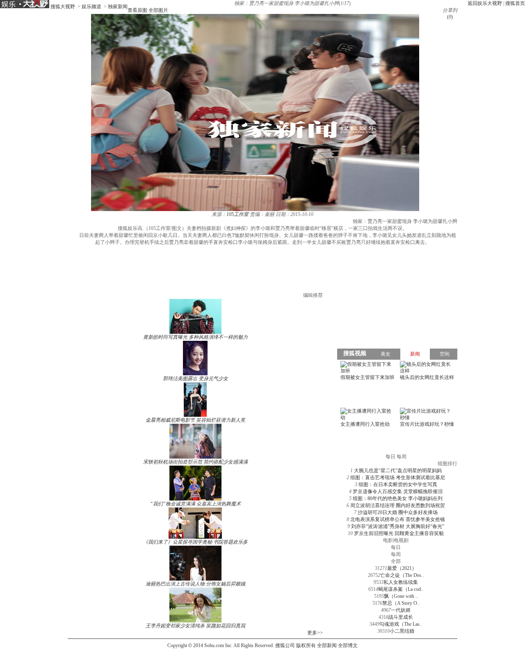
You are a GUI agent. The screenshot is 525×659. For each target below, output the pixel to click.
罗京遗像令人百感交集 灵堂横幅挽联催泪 (398, 491)
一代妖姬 (401, 610)
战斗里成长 (400, 617)
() (450, 17)
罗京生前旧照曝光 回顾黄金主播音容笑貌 (399, 533)
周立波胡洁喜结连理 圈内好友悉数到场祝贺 (397, 505)
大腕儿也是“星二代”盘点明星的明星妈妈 (398, 470)
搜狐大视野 (62, 6)
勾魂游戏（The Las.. (400, 624)
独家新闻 (118, 6)
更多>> (315, 633)
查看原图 (137, 10)
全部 (396, 561)
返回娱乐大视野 (485, 3)
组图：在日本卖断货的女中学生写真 (397, 484)
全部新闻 (327, 645)
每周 (396, 554)
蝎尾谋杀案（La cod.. (400, 589)
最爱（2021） (402, 568)
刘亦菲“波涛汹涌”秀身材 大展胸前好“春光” (397, 526)
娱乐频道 (91, 6)
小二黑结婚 (402, 631)
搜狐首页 (515, 3)
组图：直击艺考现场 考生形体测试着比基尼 (397, 477)
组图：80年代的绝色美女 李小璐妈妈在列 (398, 498)
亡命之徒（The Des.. (402, 575)
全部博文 (348, 645)
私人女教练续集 (400, 582)
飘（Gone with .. (401, 596)
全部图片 (158, 10)
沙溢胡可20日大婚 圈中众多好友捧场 (398, 512)
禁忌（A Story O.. (401, 603)
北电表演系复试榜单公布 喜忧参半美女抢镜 (397, 519)
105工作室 (237, 214)
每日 (396, 547)
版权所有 (306, 645)
